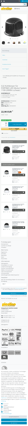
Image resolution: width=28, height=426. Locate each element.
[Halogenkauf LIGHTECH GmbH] (9, 304)
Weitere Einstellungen (6, 413)
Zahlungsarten (4, 263)
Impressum (4, 397)
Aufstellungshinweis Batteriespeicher (10, 275)
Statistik (6, 405)
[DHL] (11, 352)
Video (3, 55)
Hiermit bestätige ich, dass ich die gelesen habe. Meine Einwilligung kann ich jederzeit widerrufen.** (15, 289)
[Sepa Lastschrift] (11, 330)
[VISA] (5, 334)
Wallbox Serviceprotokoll (7, 270)
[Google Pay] (11, 343)
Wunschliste (5, 133)
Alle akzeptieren (14, 420)
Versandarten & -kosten (7, 265)
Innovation (3, 247)
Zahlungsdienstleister (9, 407)
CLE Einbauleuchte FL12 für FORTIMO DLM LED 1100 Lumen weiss (18, 187)
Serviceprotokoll (5, 273)
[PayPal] (5, 330)
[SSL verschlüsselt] (4, 369)
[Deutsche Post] (4, 352)
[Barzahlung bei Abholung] (11, 339)
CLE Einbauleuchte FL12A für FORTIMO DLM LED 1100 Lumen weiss (18, 205)
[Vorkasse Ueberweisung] (5, 343)
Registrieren (4, 252)
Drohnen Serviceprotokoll (7, 268)
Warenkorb (3, 255)
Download (4, 59)
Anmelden (3, 253)
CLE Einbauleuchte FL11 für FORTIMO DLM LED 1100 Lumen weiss (18, 169)
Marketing (6, 408)
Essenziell (6, 403)
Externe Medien (7, 410)
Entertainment (4, 244)
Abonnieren (13, 293)
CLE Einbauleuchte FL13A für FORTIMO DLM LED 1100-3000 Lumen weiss (18, 222)
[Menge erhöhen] (6, 123)
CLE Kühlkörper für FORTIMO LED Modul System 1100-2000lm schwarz (18, 146)
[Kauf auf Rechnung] (5, 339)
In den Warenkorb (17, 124)
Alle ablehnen (14, 423)
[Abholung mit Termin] (4, 357)
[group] (6, 149)
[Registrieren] (4, 1)
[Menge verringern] (6, 125)
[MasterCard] (11, 334)
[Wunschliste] (19, 1)
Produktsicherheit (6, 64)
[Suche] (25, 4)
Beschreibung (5, 50)
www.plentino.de (5, 322)
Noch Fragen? (5, 69)
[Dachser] (17, 352)
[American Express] (18, 334)
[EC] (18, 339)
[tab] (14, 50)
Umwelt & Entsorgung (6, 266)
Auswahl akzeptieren (14, 416)
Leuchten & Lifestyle (6, 245)
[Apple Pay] (18, 343)
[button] (14, 129)
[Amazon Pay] (18, 330)
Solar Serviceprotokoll (6, 271)
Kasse (2, 257)
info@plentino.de (5, 320)
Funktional (6, 412)
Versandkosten (12, 137)
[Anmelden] (2, 1)
